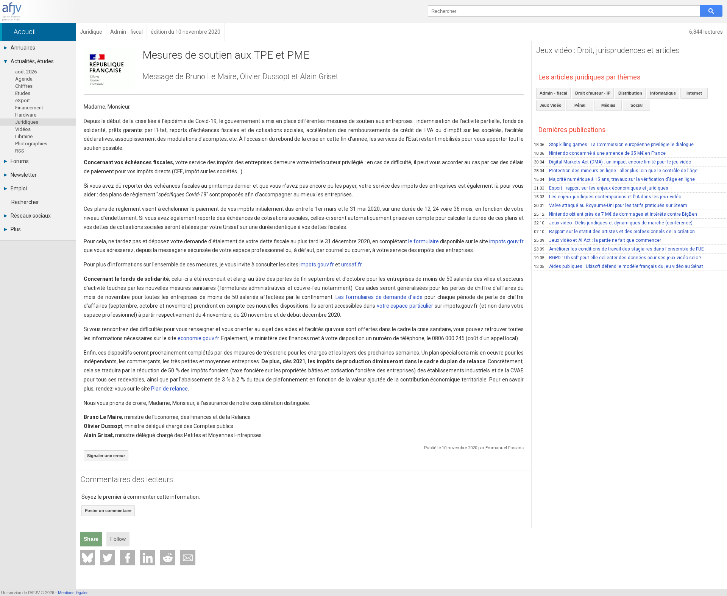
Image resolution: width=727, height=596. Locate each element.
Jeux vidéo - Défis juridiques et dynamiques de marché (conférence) (613, 223)
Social (636, 105)
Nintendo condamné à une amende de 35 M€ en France (600, 153)
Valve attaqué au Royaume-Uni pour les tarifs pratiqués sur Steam (610, 205)
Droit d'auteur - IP (592, 93)
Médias (608, 105)
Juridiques (26, 122)
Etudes (22, 93)
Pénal (579, 105)
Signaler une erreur (106, 455)
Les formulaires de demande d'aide (379, 297)
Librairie (24, 136)
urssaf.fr (351, 264)
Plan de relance (169, 389)
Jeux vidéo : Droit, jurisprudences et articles (608, 50)
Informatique (663, 93)
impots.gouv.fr (506, 241)
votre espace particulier (405, 306)
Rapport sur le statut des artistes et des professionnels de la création (614, 231)
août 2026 (26, 72)
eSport (22, 100)
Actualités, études (32, 61)
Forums (20, 161)
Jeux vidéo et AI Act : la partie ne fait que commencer (597, 240)
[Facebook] (127, 557)
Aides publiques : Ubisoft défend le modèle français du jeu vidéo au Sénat (618, 266)
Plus (16, 229)
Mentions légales (73, 592)
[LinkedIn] (147, 557)
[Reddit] (167, 557)
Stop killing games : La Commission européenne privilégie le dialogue (614, 144)
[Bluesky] (87, 557)
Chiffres (24, 86)
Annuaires (23, 48)
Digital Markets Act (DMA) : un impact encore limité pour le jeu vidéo (612, 162)
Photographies (31, 143)
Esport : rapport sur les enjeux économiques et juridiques (601, 188)
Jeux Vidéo (551, 105)
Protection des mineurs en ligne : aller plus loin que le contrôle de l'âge (615, 170)
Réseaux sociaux (31, 216)
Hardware (25, 115)
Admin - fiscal (553, 93)
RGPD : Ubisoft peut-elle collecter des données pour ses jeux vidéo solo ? (617, 257)
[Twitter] (107, 557)
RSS (19, 151)
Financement (29, 107)
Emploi (19, 188)
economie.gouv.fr (198, 338)
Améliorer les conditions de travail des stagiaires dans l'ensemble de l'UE (619, 249)
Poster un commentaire (108, 510)
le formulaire (423, 241)
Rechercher (25, 202)
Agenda (24, 79)
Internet (694, 93)
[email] (187, 557)
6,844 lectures (706, 32)
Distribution (630, 93)
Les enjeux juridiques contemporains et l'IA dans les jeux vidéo (607, 196)
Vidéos (23, 129)
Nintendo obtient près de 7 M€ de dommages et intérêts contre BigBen (615, 214)
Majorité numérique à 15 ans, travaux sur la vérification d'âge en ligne (614, 179)
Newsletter (24, 175)
